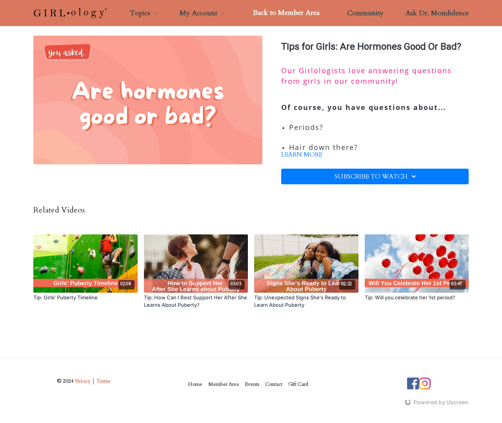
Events (252, 384)
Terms (103, 381)
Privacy (83, 381)
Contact (273, 384)
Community (365, 13)
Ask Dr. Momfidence (437, 13)
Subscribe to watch (371, 176)
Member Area (223, 384)
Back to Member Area (286, 13)
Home (195, 384)
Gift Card (298, 384)
